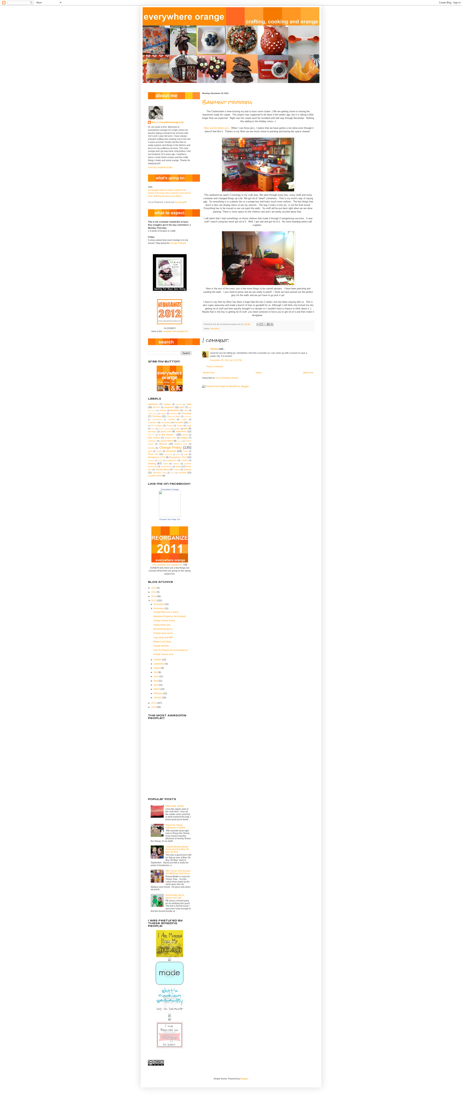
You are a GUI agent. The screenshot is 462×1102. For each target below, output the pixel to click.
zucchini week (155, 475)
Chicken (173, 413)
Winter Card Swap (162, 641)
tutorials (187, 469)
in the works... (167, 434)
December (159, 604)
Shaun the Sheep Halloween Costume (175, 826)
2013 (154, 596)
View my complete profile (160, 167)
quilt (186, 454)
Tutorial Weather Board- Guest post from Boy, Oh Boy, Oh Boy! (177, 849)
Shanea (214, 349)
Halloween (181, 431)
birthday (162, 410)
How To (151, 435)
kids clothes (154, 438)
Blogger (244, 1078)
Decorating (166, 422)
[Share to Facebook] (268, 324)
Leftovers (152, 441)
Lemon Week (166, 441)
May (156, 681)
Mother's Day (181, 444)
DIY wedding (156, 425)
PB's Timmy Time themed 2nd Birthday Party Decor (177, 872)
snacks (176, 464)
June (156, 676)
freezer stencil (165, 429)
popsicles (168, 454)
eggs (189, 425)
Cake (185, 410)
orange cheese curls (163, 654)
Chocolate (186, 413)
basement (214, 328)
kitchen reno (170, 438)
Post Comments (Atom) (226, 378)
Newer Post (208, 372)
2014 (154, 592)
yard (172, 473)
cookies (171, 419)
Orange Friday (170, 447)
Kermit (185, 435)
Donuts (170, 425)
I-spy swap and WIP (163, 637)
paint (150, 451)
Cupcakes (152, 422)
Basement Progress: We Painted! (169, 616)
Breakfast (174, 410)
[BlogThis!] (261, 324)
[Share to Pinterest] (272, 324)
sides (165, 464)
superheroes (166, 466)
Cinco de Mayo (173, 416)
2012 (154, 600)
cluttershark (157, 419)
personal (171, 451)
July (156, 672)
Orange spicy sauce (163, 633)
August (157, 668)
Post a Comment (215, 366)
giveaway (152, 431)
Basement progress (227, 102)
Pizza (185, 451)
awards (179, 404)
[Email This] (258, 324)
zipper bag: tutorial (174, 806)
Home (259, 372)
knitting (184, 438)
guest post (166, 431)
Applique (167, 404)
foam (153, 429)
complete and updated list (175, 331)
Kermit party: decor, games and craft (174, 896)
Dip (190, 423)
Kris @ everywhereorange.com (168, 122)
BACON (156, 407)
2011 (154, 703)
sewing (152, 463)
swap (178, 466)
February (158, 693)
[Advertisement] (166, 774)
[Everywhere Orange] (169, 516)
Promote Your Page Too (169, 519)
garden (177, 429)
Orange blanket (161, 646)
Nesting (151, 448)
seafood (184, 460)
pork (178, 454)
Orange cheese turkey (164, 620)
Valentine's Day (159, 473)
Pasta (159, 451)
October (158, 659)
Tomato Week (162, 469)
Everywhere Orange (170, 489)
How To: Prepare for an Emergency (170, 650)
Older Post (308, 372)
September (159, 664)
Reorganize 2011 (156, 457)
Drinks (180, 425)
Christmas (156, 416)
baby (188, 404)
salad (160, 460)
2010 (154, 707)
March (157, 689)
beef (182, 407)
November (159, 608)
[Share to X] (265, 324)
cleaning (187, 416)
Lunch (179, 441)
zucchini (182, 472)
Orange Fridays (177, 243)
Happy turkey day (162, 625)
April (156, 685)
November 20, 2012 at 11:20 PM (226, 360)
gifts (186, 428)
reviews (151, 460)
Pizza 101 (153, 454)
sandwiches (171, 460)
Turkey (176, 469)
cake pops (152, 414)
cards (163, 413)
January (158, 697)
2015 (154, 588)
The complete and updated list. (167, 565)
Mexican (163, 444)
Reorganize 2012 (178, 457)
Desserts (179, 422)
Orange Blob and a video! (165, 612)
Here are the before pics (216, 128)
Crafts (184, 419)
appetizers (153, 404)
